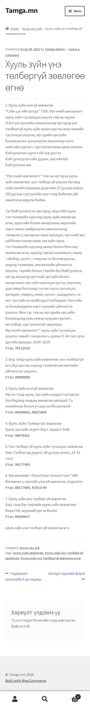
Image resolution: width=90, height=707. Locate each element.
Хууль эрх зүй (32, 29)
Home (15, 29)
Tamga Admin (55, 49)
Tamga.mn (21, 10)
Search (45, 699)
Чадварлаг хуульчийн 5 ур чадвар (23, 576)
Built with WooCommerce (25, 680)
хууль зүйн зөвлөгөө (28, 553)
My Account (15, 699)
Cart (69, 695)
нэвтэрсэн (66, 620)
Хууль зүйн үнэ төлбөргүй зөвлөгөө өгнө (51, 558)
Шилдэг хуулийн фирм (66, 573)
